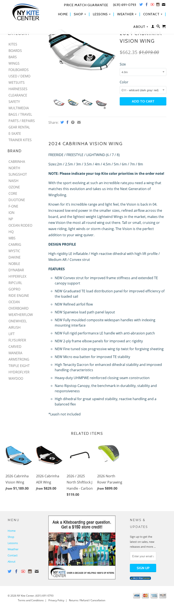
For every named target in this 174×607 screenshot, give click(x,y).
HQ (11, 232)
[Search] (158, 27)
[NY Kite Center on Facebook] (147, 5)
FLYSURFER (17, 340)
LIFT (11, 334)
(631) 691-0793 (44, 595)
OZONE (14, 187)
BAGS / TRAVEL (20, 114)
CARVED (14, 346)
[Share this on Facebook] (67, 122)
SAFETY (14, 102)
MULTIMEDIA (18, 108)
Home (63, 14)
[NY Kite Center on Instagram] (158, 5)
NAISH (13, 181)
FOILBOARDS (18, 70)
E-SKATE (14, 133)
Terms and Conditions (31, 600)
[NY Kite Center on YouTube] (152, 5)
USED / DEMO (19, 76)
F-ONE (13, 206)
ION (11, 213)
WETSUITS (16, 82)
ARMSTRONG (18, 359)
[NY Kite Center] (26, 12)
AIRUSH (14, 327)
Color (124, 82)
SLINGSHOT (17, 174)
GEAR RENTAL (19, 127)
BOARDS (15, 51)
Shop (80, 14)
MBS (11, 238)
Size (123, 64)
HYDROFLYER (18, 372)
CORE (12, 193)
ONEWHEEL (17, 321)
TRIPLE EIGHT (19, 366)
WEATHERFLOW (20, 315)
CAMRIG (14, 244)
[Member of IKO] (140, 579)
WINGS (14, 63)
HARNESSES (17, 89)
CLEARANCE (17, 95)
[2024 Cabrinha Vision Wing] (81, 49)
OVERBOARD (18, 308)
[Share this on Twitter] (61, 122)
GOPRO (14, 289)
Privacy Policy (56, 600)
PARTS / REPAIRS (21, 121)
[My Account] (153, 27)
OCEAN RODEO (20, 225)
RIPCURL (15, 283)
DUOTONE (16, 200)
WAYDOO (15, 378)
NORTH (14, 168)
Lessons (102, 14)
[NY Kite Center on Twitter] (141, 5)
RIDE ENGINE (18, 295)
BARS (12, 57)
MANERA (15, 353)
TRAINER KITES (20, 140)
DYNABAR (16, 270)
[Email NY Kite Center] (164, 5)
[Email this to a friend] (78, 122)
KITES (12, 44)
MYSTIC (14, 251)
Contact (153, 14)
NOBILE (14, 264)
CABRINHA (16, 161)
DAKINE (14, 257)
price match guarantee (86, 5)
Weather (127, 14)
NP (10, 219)
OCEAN (14, 302)
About (140, 27)
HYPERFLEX (17, 276)
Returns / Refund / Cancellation (87, 600)
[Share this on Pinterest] (72, 122)
